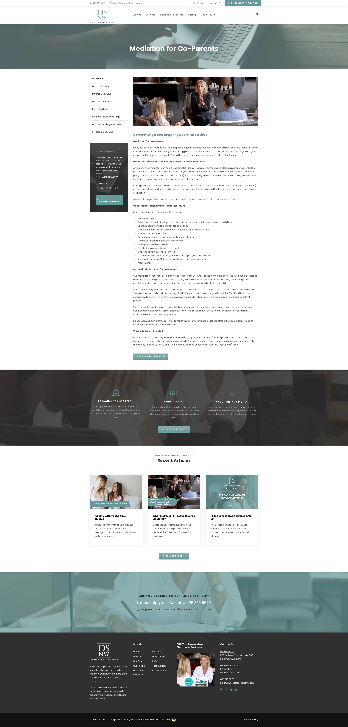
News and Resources (171, 14)
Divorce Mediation (101, 101)
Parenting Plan (100, 109)
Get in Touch (208, 14)
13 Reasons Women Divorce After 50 (231, 517)
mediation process (148, 275)
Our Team (138, 661)
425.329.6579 (99, 3)
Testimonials (159, 665)
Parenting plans (181, 151)
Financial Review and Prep (106, 116)
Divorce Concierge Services (106, 124)
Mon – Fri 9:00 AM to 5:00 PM (196, 609)
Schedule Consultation (244, 3)
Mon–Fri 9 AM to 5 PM (109, 188)
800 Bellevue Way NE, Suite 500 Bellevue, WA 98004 (236, 655)
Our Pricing (139, 665)
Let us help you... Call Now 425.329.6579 (174, 602)
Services (150, 14)
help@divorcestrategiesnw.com (127, 3)
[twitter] (216, 3)
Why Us (137, 14)
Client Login (197, 3)
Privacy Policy (251, 719)
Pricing (192, 14)
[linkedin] (211, 3)
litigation (193, 179)
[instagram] (220, 3)
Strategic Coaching (102, 132)
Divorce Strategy (101, 86)
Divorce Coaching (101, 93)
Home (136, 651)
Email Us (103, 183)
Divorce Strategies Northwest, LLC (116, 719)
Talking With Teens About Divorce (111, 517)
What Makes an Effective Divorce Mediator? (174, 517)
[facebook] (207, 3)
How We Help (159, 656)
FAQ (154, 661)
